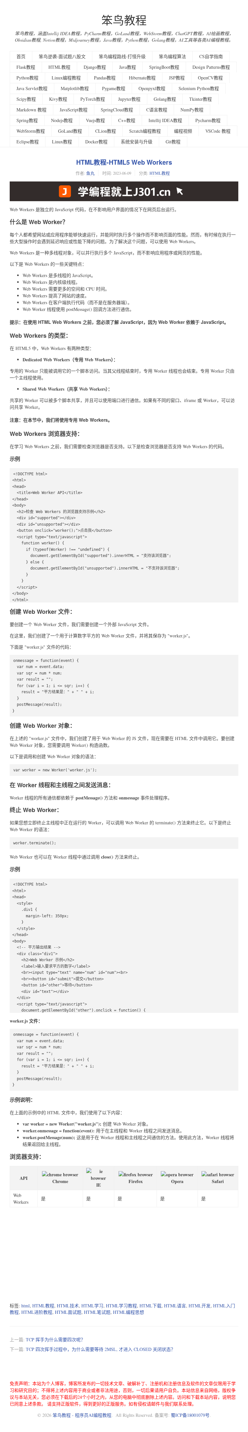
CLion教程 (105, 131)
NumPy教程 (192, 110)
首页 (21, 56)
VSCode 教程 (218, 131)
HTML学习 (92, 1306)
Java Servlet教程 (31, 88)
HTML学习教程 (121, 1306)
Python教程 (27, 78)
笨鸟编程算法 (172, 56)
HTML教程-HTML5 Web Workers (124, 162)
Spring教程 (27, 120)
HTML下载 (150, 1306)
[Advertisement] (124, 1252)
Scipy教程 (26, 99)
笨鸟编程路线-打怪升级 (122, 56)
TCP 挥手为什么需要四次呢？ (55, 1339)
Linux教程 (62, 142)
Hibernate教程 (142, 78)
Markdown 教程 (31, 110)
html (25, 1306)
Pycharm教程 (208, 120)
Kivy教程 (58, 99)
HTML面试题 (68, 1312)
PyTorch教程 (92, 99)
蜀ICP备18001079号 (190, 1415)
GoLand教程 (70, 131)
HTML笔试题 (97, 1312)
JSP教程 (177, 78)
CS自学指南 (211, 56)
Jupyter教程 (129, 99)
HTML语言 (175, 1306)
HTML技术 (68, 1306)
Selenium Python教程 (199, 88)
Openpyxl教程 (152, 88)
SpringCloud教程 (117, 110)
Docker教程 (96, 142)
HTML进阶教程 (36, 1312)
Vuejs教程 (95, 120)
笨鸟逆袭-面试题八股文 (62, 56)
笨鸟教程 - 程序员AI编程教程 (82, 1415)
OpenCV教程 (210, 78)
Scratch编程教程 (145, 131)
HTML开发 (200, 1306)
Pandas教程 (105, 78)
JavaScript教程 (74, 110)
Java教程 (127, 67)
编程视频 (183, 131)
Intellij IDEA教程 (165, 120)
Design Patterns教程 (211, 67)
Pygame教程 (113, 88)
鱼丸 (90, 173)
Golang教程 (165, 99)
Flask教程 (25, 67)
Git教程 (173, 142)
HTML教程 (59, 67)
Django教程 (95, 67)
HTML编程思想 (128, 1312)
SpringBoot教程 (164, 67)
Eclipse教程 (27, 142)
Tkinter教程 (200, 99)
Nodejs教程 (62, 120)
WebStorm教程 (30, 131)
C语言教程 (156, 110)
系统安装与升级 (136, 142)
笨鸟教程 (124, 20)
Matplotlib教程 (75, 88)
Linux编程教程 (66, 78)
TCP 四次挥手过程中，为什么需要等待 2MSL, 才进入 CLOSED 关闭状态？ (100, 1349)
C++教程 (126, 120)
